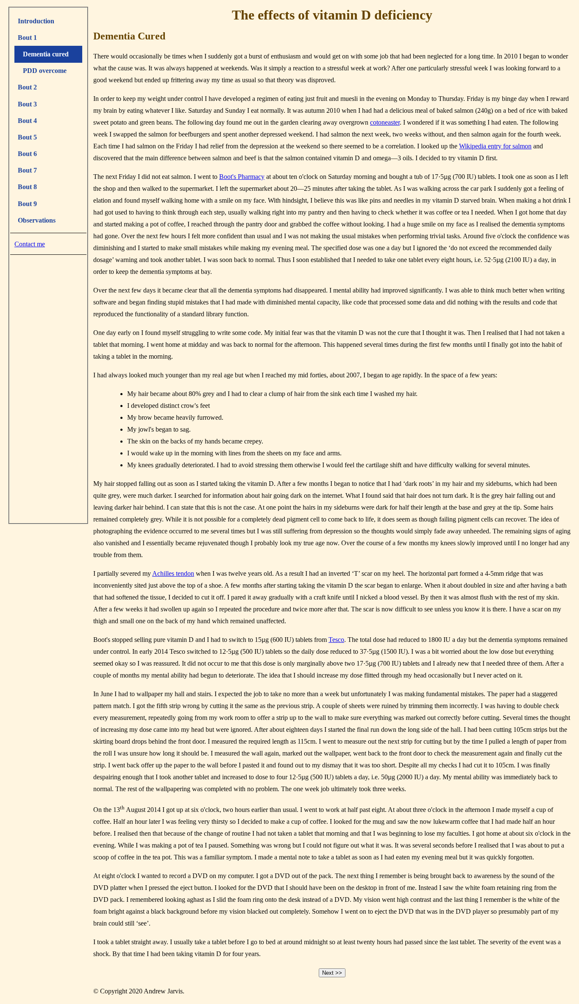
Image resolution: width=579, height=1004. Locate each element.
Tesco (336, 639)
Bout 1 (27, 37)
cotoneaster (385, 122)
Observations (37, 220)
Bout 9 (27, 203)
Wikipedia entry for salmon (495, 146)
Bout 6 (27, 153)
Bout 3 (27, 104)
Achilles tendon (173, 573)
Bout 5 (27, 137)
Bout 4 (27, 120)
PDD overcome (42, 70)
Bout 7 (27, 170)
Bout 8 (27, 186)
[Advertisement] (48, 387)
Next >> (332, 973)
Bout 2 (27, 87)
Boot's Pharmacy (241, 176)
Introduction (36, 21)
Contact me (29, 244)
